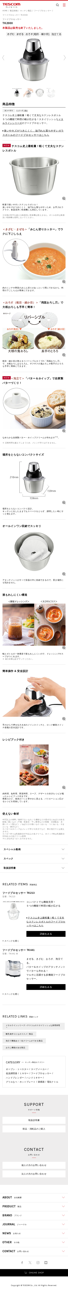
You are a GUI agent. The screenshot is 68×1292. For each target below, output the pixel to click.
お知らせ (11, 1233)
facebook (22, 1262)
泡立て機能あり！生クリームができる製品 (24, 1041)
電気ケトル (52, 1082)
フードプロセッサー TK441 (18, 950)
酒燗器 (41, 1082)
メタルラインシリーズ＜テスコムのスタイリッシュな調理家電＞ (33, 1026)
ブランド (12, 1215)
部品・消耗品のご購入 (34, 1129)
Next (65, 57)
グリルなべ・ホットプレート (20, 1082)
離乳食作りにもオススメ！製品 (19, 1034)
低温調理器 (11, 1073)
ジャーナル (14, 1224)
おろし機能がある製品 (15, 1048)
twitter (30, 1262)
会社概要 (12, 1197)
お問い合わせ (15, 1251)
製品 (11, 1206)
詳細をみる (46, 933)
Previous (3, 57)
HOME (5, 11)
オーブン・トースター (17, 1069)
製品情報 (14, 11)
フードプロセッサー (42, 11)
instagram (37, 1262)
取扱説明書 (34, 1120)
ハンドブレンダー (15, 1077)
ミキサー (24, 1073)
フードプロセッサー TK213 (18, 892)
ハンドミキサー (34, 1077)
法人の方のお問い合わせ (33, 1174)
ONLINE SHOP (34, 1273)
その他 (10, 1242)
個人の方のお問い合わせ (33, 1165)
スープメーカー (39, 1069)
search (57, 5)
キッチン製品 (26, 11)
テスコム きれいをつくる (11, 5)
